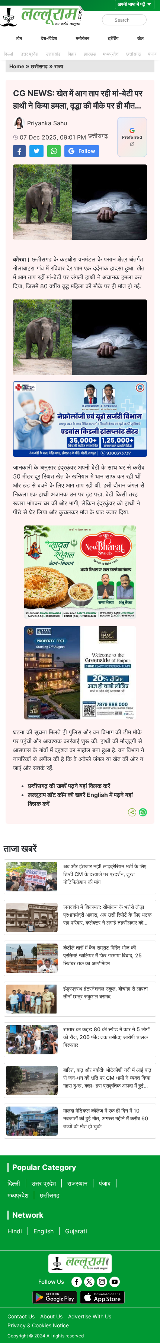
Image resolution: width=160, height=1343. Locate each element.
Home (16, 66)
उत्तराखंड (53, 54)
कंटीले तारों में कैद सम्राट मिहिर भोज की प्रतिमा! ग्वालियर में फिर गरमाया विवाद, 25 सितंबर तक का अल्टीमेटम (102, 955)
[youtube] (115, 1282)
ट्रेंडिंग (113, 38)
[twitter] (89, 1282)
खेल (140, 38)
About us (51, 1316)
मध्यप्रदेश (111, 54)
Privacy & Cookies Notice (38, 1325)
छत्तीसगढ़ (133, 54)
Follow (87, 151)
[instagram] (102, 1282)
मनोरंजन (82, 38)
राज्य (58, 66)
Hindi (14, 1231)
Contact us (21, 1316)
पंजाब (152, 54)
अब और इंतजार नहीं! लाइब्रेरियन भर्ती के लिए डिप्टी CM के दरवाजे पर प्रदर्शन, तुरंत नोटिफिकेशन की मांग (104, 874)
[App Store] (102, 1297)
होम (19, 38)
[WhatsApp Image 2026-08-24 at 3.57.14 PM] (80, 717)
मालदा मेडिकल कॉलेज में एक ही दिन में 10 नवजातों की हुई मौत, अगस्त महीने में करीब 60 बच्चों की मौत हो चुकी (105, 1118)
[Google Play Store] (54, 1297)
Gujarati (76, 1231)
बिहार (72, 54)
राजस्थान (77, 1183)
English (43, 1231)
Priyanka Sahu (47, 123)
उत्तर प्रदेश (29, 54)
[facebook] (77, 1282)
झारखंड (90, 54)
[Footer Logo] (80, 1263)
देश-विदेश (49, 38)
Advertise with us (89, 1316)
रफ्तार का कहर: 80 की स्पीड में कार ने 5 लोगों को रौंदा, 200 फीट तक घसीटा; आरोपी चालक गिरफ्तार (106, 1037)
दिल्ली (8, 54)
